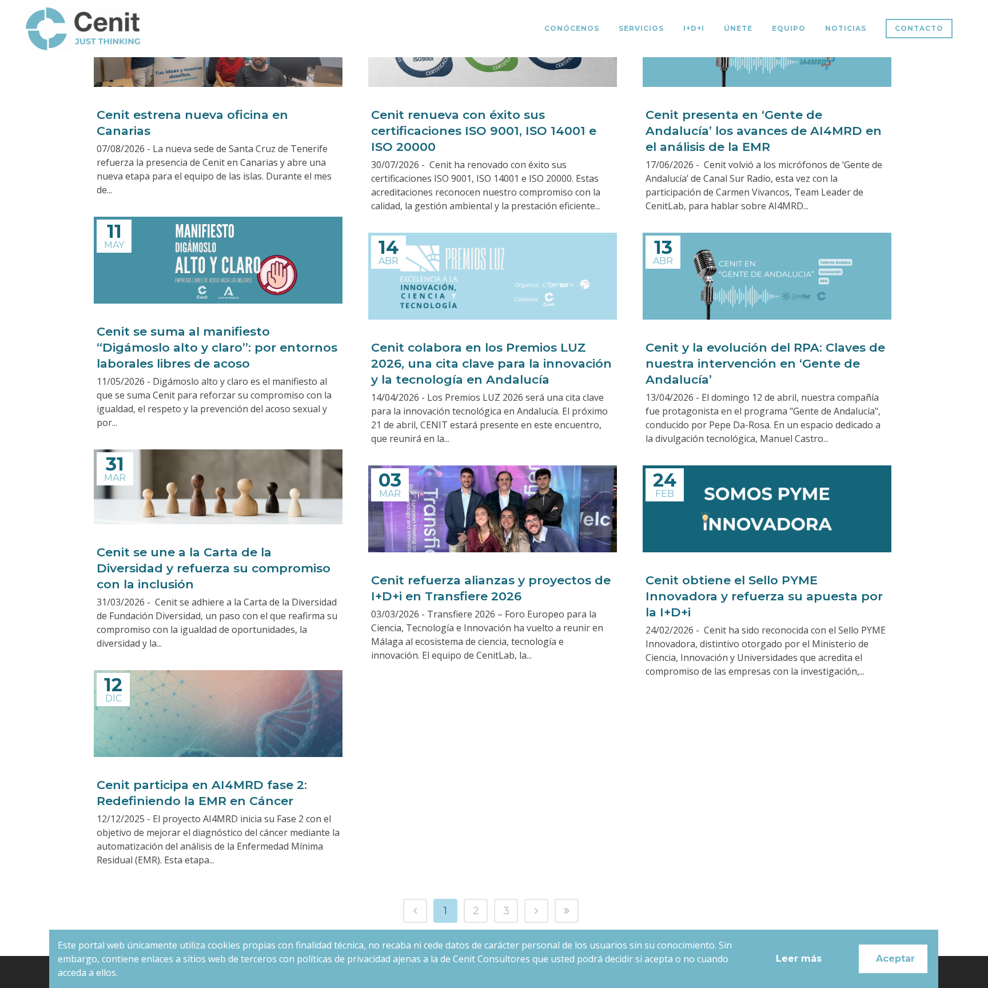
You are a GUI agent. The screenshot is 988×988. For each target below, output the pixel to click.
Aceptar (896, 958)
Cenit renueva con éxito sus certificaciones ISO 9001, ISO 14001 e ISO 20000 (483, 130)
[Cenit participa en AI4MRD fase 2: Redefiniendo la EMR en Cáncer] (218, 713)
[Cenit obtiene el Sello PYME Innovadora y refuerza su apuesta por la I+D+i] (767, 508)
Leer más (799, 958)
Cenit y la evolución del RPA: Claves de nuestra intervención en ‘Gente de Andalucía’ (765, 363)
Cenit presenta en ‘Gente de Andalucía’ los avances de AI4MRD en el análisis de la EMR (764, 130)
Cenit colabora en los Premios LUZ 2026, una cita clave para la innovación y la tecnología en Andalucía (491, 363)
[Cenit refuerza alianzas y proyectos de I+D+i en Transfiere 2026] (492, 508)
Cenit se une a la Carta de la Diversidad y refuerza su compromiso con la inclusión (213, 568)
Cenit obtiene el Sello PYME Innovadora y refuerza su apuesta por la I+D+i (764, 596)
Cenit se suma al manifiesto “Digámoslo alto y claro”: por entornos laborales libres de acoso (217, 347)
